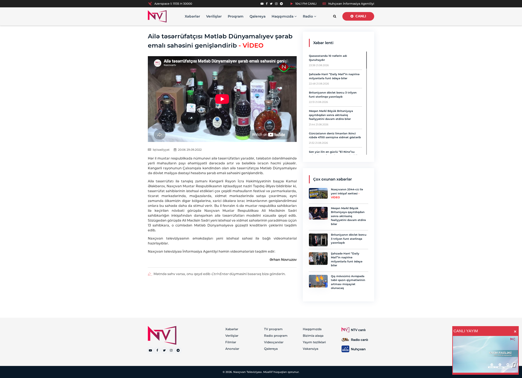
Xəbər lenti (323, 43)
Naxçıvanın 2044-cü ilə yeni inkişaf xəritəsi (347, 193)
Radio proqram (276, 336)
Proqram (235, 16)
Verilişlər (214, 16)
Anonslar (232, 349)
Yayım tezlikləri (314, 342)
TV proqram (273, 329)
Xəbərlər (192, 16)
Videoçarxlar (273, 342)
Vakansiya (310, 349)
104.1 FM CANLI (305, 4)
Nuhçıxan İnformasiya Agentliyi (350, 4)
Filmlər (230, 342)
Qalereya (257, 16)
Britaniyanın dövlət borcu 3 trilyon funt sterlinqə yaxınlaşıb (348, 238)
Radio (308, 16)
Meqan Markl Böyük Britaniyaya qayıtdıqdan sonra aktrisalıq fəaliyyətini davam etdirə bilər (331, 114)
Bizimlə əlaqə (313, 336)
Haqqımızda (283, 16)
